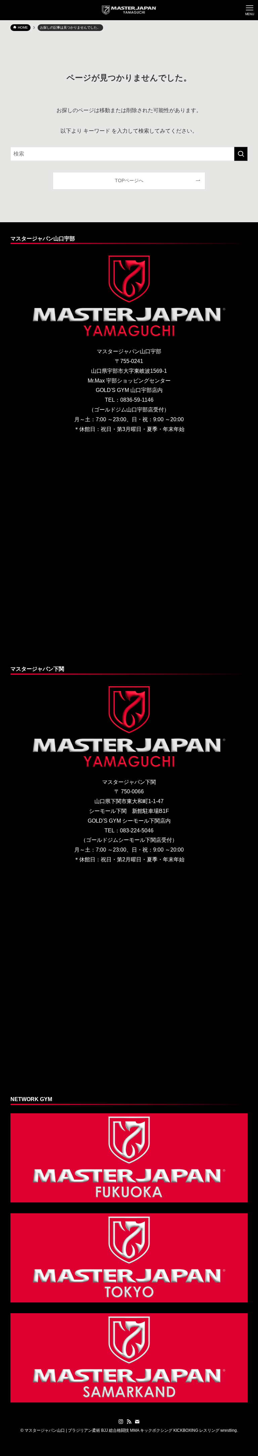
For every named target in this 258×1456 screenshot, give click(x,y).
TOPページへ (129, 180)
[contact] (137, 1422)
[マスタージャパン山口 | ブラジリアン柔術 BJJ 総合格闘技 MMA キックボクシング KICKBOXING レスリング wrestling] (129, 10)
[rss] (129, 1422)
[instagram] (121, 1422)
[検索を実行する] (241, 154)
